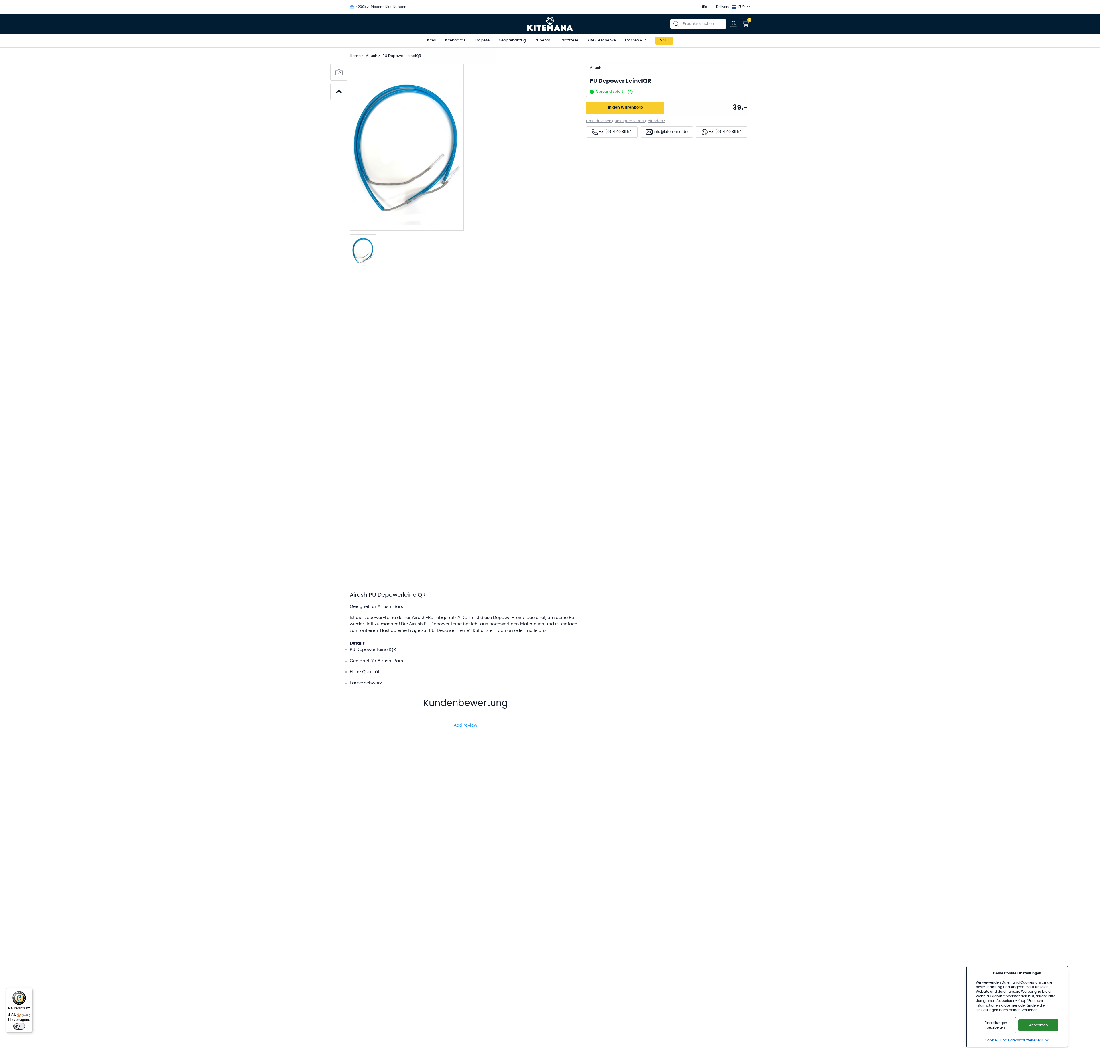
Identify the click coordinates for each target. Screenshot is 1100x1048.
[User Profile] (733, 24)
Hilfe (703, 7)
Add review (465, 725)
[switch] (19, 1026)
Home (355, 56)
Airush (372, 56)
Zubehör (542, 40)
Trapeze (482, 40)
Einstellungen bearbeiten (996, 1025)
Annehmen (1038, 1025)
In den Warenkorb (625, 108)
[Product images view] (338, 72)
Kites (431, 40)
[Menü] (28, 991)
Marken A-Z (635, 40)
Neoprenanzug (512, 40)
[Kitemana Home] (550, 24)
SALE (664, 40)
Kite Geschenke (602, 40)
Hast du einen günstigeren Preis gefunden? (625, 121)
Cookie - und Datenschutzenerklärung (1017, 1040)
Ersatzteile (568, 40)
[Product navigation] (338, 91)
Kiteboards (455, 40)
